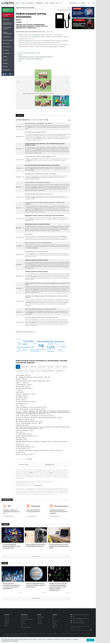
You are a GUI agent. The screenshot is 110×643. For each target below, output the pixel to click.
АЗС (34, 344)
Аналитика (31, 3)
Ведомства (33, 366)
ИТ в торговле (6, 53)
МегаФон (18, 379)
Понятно (90, 640)
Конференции (24, 617)
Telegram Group (20, 425)
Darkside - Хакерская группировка (24, 436)
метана (58, 40)
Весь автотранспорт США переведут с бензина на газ (39, 194)
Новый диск (19, 437)
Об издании (40, 617)
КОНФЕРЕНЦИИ (39, 3)
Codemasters (19, 439)
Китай (19, 339)
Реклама (39, 619)
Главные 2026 (7, 32)
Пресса (32, 371)
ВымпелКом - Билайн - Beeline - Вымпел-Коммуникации (30, 381)
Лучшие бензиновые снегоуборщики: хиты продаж (38, 123)
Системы (58, 366)
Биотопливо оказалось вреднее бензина (35, 132)
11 (25, 379)
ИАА (38, 371)
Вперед (44, 108)
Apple (19, 344)
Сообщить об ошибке (78, 620)
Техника (23, 623)
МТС (57, 347)
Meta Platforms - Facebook (22, 419)
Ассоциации (42, 366)
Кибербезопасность (35, 351)
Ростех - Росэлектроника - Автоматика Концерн (28, 409)
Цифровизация (7, 36)
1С (16, 390)
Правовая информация (79, 622)
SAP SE (17, 392)
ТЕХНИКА (52, 3)
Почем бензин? (29, 234)
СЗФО (60, 350)
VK (53, 619)
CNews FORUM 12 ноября (6, 10)
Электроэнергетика (25, 347)
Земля (63, 344)
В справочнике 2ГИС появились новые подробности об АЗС (40, 156)
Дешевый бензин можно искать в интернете (36, 251)
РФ (41, 345)
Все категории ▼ (64, 10)
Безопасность (6, 43)
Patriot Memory (19, 403)
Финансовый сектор (37, 350)
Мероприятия (59, 371)
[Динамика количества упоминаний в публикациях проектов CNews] (69, 120)
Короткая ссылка (24, 464)
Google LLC (18, 382)
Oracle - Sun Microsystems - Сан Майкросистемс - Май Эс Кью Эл (32, 415)
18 (48, 377)
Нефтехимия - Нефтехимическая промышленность (31, 58)
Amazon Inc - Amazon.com (22, 454)
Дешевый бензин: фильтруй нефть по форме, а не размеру (40, 173)
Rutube (54, 623)
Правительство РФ (60, 351)
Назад (42, 108)
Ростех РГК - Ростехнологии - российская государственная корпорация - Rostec (36, 417)
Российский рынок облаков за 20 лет (7, 23)
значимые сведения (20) (22, 119)
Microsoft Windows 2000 (50, 349)
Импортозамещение (8, 40)
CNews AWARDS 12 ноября (6, 15)
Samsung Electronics (21, 384)
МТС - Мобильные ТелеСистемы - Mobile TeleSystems (29, 377)
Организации (24, 366)
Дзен (53, 627)
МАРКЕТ (47, 3)
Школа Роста (6, 19)
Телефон (63, 347)
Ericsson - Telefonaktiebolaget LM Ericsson (26, 423)
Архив (6, 625)
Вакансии (39, 621)
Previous (19, 82)
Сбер (19, 349)
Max (53, 617)
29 (28, 375)
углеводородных (37, 34)
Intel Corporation (20, 386)
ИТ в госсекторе (7, 46)
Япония (50, 344)
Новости (6, 617)
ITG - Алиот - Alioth (20, 448)
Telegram (54, 625)
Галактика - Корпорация (22, 430)
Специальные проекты (27, 619)
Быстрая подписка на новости (80, 614)
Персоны (64, 366)
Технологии (50, 366)
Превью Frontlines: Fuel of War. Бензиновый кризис (38, 242)
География (19, 371)
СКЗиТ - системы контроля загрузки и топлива (29, 52)
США (50, 347)
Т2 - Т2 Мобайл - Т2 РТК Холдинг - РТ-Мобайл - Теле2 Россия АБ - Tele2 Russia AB (36, 450)
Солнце (19, 342)
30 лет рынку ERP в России (7, 28)
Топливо (28, 341)
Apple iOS (18, 351)
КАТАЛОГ (83, 3)
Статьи (26, 371)
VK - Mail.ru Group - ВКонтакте (23, 401)
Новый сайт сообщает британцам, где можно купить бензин (40, 309)
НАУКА (57, 3)
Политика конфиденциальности (81, 618)
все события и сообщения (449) (38, 119)
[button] (89, 3)
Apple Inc (18, 399)
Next (67, 82)
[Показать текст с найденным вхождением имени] (47, 120)
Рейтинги (5, 66)
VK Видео (54, 621)
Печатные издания (26, 627)
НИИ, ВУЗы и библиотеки (47, 371)
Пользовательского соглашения (9, 640)
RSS (73, 616)
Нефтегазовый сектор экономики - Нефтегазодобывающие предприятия (36, 56)
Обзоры (6, 623)
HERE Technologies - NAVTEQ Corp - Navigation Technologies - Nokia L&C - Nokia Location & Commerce (41, 441)
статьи (50, 472)
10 (26, 382)
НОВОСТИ (24, 3)
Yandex (57, 344)
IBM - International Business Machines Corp (27, 421)
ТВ (60, 3)
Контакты (39, 623)
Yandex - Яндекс (20, 375)
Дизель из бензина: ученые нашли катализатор (37, 182)
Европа (25, 350)
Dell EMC (18, 452)
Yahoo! (17, 432)
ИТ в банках (6, 50)
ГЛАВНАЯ (18, 3)
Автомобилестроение (50, 341)
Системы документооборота (23, 446)
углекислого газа (23, 38)
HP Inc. (17, 405)
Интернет (5, 60)
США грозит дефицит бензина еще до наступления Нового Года (41, 317)
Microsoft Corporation (21, 388)
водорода (35, 36)
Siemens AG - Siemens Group (23, 394)
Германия (50, 351)
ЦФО (25, 344)
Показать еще (36, 556)
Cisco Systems (19, 397)
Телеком (5, 56)
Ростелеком (19, 396)
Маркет (23, 621)
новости (31, 472)
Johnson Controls (20, 445)
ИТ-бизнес (5, 63)
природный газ (28, 40)
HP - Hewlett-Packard (21, 434)
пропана (66, 40)
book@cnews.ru (39, 485)
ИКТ (18, 366)
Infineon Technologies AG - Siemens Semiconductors (29, 407)
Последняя (29, 459)
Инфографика (6, 70)
